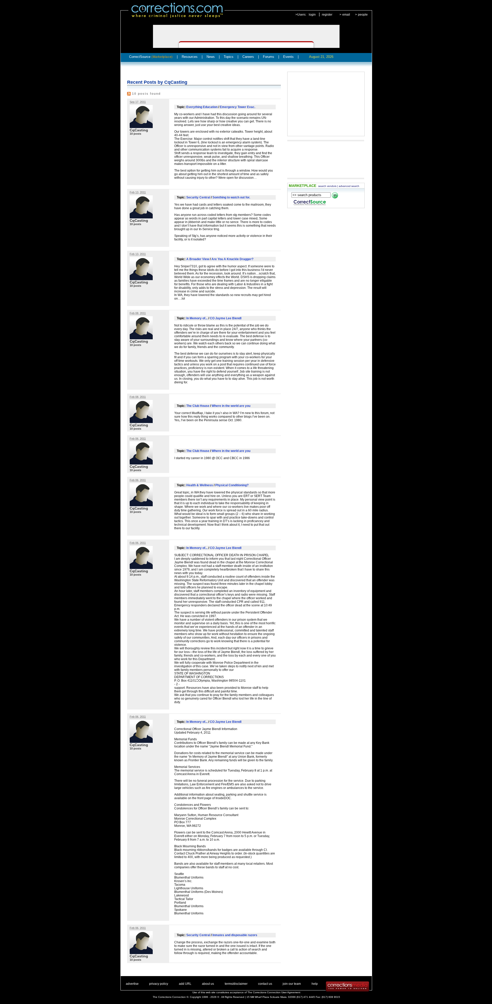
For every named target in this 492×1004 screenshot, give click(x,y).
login (312, 14)
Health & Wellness (199, 485)
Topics (228, 57)
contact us (265, 984)
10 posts (135, 133)
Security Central (198, 197)
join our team (292, 984)
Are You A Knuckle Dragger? (232, 259)
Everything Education (202, 107)
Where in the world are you (231, 406)
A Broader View (197, 259)
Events (288, 57)
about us (208, 984)
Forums (268, 57)
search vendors (327, 186)
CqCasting (139, 130)
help (315, 984)
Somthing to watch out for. (231, 197)
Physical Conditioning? (232, 485)
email (346, 14)
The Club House (197, 406)
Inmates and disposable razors (234, 935)
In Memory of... (197, 318)
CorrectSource (151, 57)
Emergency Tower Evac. (237, 107)
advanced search (349, 186)
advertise (132, 984)
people (363, 14)
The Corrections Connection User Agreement (274, 992)
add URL (185, 984)
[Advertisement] (326, 104)
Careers (248, 57)
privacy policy (158, 984)
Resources (190, 57)
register (327, 14)
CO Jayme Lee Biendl (225, 318)
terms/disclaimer (236, 984)
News (211, 57)
